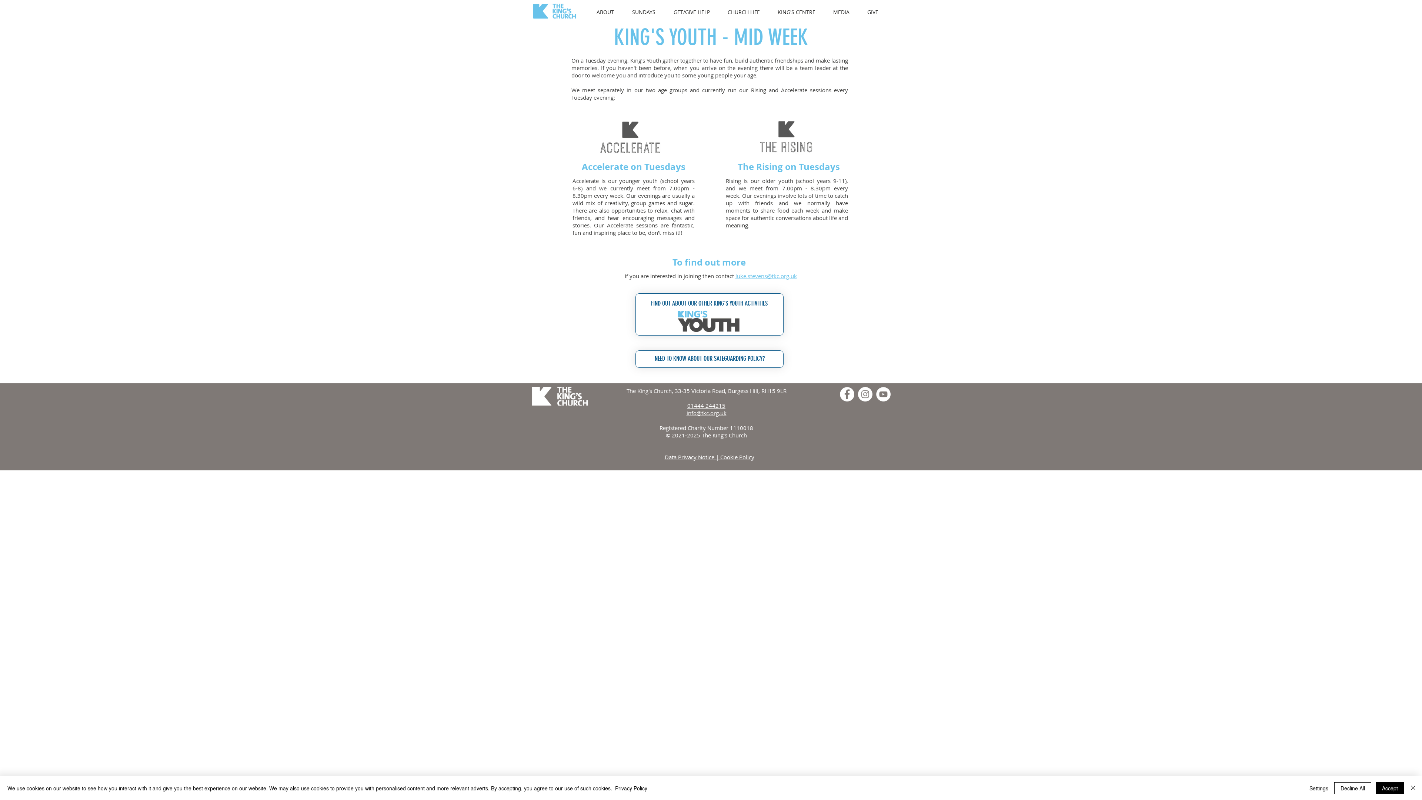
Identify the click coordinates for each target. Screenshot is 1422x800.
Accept (1390, 788)
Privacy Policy (631, 788)
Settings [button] (1318, 788)
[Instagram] (865, 394)
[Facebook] (847, 394)
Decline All (1353, 788)
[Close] (1413, 788)
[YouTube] (883, 394)
